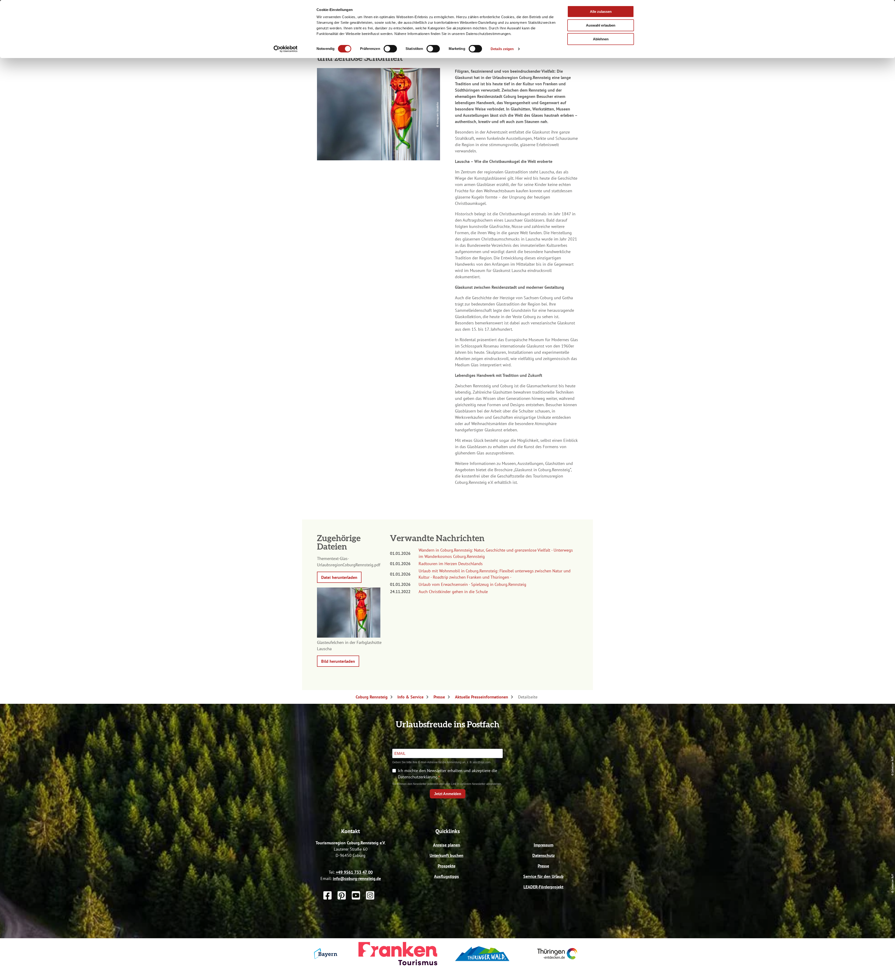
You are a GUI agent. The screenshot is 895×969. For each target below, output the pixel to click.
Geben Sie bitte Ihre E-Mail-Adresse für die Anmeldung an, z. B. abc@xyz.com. (441, 762)
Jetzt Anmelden (447, 794)
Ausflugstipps (446, 876)
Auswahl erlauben (600, 25)
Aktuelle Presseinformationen (481, 697)
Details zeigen (502, 49)
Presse (439, 697)
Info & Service (410, 697)
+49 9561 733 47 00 (354, 872)
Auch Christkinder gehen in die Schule (453, 591)
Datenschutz (543, 855)
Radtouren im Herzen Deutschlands (451, 563)
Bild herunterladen (338, 661)
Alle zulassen (601, 12)
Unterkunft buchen (446, 855)
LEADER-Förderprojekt (543, 887)
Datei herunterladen (339, 577)
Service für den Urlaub (543, 876)
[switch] (390, 48)
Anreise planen (446, 845)
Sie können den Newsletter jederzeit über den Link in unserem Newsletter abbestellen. (447, 784)
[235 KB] (348, 636)
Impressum (543, 845)
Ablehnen (601, 39)
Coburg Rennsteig (372, 697)
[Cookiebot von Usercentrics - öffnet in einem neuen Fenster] (285, 48)
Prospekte (446, 866)
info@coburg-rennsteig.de (357, 878)
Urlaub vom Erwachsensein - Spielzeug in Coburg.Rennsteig (472, 584)
